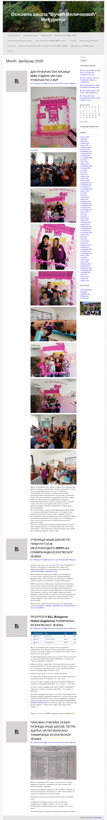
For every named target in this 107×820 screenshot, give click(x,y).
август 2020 (85, 255)
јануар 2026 (85, 149)
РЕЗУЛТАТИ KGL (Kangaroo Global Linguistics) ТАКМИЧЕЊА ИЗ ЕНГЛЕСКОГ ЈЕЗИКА (52, 621)
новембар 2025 (86, 153)
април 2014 (85, 280)
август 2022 (85, 212)
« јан (81, 122)
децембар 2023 (86, 183)
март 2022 (84, 220)
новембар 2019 (86, 270)
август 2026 (85, 137)
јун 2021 (84, 237)
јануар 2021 (85, 247)
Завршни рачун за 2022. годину (82, 46)
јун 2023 (84, 193)
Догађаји (84, 292)
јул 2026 (84, 139)
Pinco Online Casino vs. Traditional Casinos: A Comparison (89, 80)
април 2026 (85, 143)
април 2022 (85, 218)
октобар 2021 (85, 230)
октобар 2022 (85, 207)
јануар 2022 (85, 224)
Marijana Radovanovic (39, 702)
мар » (86, 122)
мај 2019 (84, 274)
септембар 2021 (86, 232)
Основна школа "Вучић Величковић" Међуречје (54, 17)
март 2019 (84, 278)
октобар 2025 (85, 155)
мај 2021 (84, 239)
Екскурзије (12, 46)
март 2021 (84, 243)
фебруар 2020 (86, 264)
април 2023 (85, 197)
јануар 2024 (85, 180)
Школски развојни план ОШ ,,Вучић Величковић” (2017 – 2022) (43, 46)
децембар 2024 (86, 166)
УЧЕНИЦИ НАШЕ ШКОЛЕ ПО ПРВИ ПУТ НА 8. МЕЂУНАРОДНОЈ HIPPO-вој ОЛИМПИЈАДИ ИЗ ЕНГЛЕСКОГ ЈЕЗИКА (52, 548)
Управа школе (46, 35)
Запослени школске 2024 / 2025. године (50, 40)
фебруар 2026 (86, 147)
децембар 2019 (86, 268)
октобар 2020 (85, 251)
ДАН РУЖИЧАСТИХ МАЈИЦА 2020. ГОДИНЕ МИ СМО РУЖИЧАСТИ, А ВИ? (50, 76)
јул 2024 (84, 170)
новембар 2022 (86, 205)
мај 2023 (84, 195)
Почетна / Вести (14, 35)
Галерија (73, 40)
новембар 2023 (86, 185)
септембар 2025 (86, 158)
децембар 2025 (86, 151)
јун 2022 (84, 214)
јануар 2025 (85, 164)
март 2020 (84, 262)
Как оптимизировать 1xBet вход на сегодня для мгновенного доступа (90, 72)
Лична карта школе (30, 35)
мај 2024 (84, 174)
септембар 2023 (86, 189)
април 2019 (85, 276)
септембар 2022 (86, 210)
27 (89, 117)
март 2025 (84, 162)
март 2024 (84, 178)
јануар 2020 (85, 266)
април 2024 (85, 176)
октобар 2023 (85, 187)
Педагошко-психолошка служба (20, 40)
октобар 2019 (85, 272)
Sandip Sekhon (97, 817)
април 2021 (85, 241)
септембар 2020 (86, 253)
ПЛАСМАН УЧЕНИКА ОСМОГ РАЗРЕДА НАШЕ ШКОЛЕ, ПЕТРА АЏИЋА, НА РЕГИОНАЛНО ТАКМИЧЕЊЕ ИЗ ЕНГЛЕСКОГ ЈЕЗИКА (53, 730)
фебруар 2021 (86, 245)
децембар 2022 (86, 203)
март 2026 (84, 145)
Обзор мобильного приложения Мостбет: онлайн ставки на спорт (90, 98)
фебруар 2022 (86, 222)
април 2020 (85, 260)
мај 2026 (84, 141)
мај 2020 (84, 257)
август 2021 (85, 235)
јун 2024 (84, 172)
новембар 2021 (86, 228)
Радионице (85, 296)
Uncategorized (86, 290)
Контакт (11, 51)
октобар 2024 (85, 168)
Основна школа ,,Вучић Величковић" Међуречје (61, 83)
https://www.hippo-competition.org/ (44, 571)
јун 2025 (84, 160)
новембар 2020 (86, 249)
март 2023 (84, 199)
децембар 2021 (86, 226)
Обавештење (85, 294)
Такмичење (85, 298)
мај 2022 (84, 216)
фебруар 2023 (86, 201)
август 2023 (85, 191)
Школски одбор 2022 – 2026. (66, 35)
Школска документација (89, 40)
